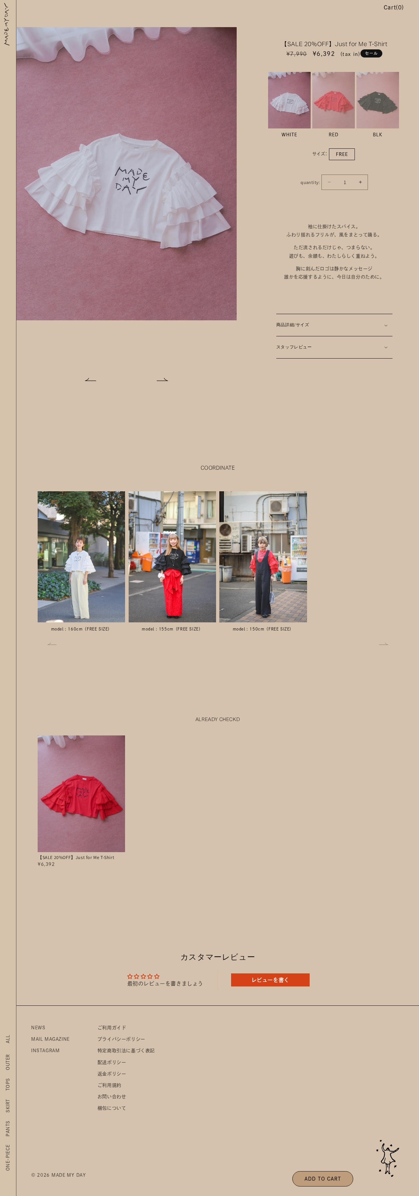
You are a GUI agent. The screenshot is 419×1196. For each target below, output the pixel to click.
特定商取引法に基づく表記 (126, 1050)
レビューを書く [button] (270, 980)
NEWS (38, 1027)
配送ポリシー (112, 1062)
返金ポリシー (112, 1073)
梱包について (112, 1108)
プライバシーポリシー (121, 1039)
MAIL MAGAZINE (50, 1039)
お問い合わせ (112, 1096)
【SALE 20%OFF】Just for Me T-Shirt (76, 857)
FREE (342, 154)
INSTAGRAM (45, 1050)
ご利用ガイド (112, 1027)
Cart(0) (394, 7)
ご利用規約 (109, 1085)
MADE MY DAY (68, 1175)
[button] (90, 379)
